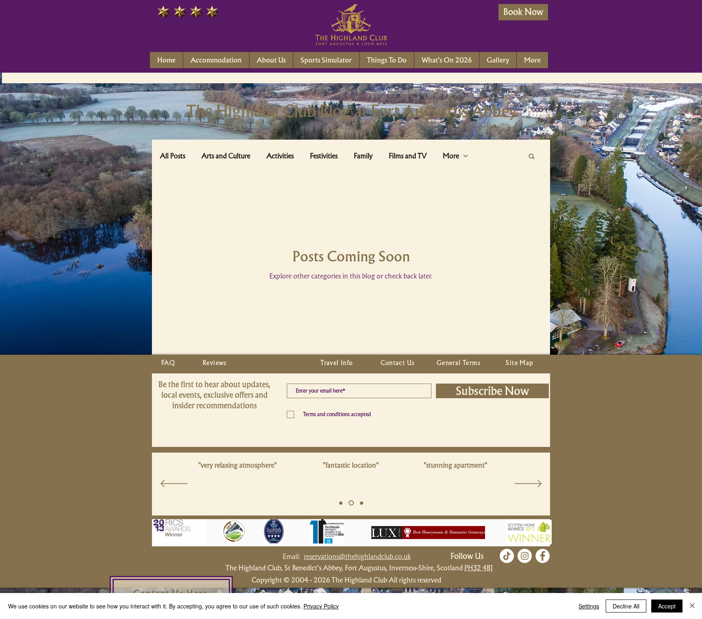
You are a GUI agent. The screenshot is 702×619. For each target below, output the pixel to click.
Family (363, 155)
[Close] (692, 606)
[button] (531, 157)
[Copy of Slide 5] (350, 503)
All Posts (172, 155)
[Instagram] (525, 556)
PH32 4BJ (478, 567)
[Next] (528, 484)
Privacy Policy (321, 606)
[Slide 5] (340, 503)
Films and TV (408, 155)
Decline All (626, 606)
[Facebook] (542, 556)
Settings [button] (588, 606)
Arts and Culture (226, 155)
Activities (280, 155)
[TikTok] (507, 556)
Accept (667, 606)
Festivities (324, 155)
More (451, 155)
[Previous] (174, 484)
